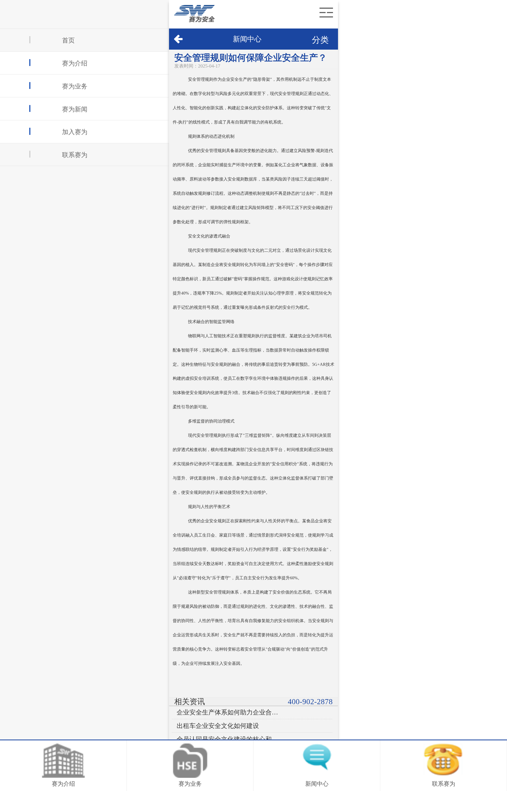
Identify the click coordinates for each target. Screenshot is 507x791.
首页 (68, 40)
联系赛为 (74, 154)
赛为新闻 (74, 109)
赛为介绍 (74, 63)
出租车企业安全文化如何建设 (218, 725)
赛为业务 (74, 86)
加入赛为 (74, 132)
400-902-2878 (310, 701)
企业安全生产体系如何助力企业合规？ (229, 712)
